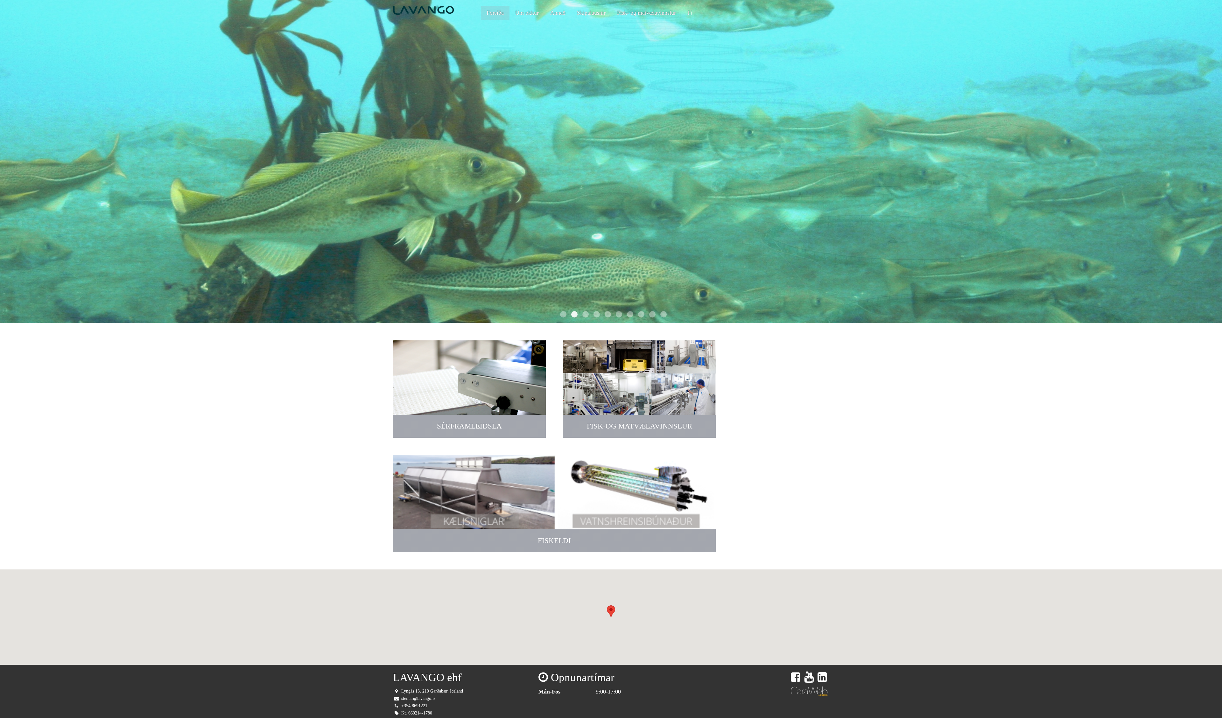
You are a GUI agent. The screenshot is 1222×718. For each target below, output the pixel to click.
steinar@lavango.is (418, 698)
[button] (611, 611)
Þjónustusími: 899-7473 (795, 13)
